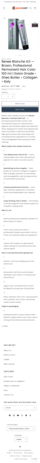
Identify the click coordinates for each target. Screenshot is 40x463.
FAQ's (6, 390)
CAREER (6, 360)
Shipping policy (27, 456)
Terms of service (15, 456)
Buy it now (20, 109)
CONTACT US (8, 395)
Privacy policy (18, 453)
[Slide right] (24, 55)
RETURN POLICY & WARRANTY (14, 381)
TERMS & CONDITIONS (11, 386)
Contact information (21, 459)
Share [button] (5, 326)
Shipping (4, 89)
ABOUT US (7, 350)
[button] (4, 8)
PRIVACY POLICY (9, 355)
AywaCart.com (19, 450)
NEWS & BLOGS (9, 364)
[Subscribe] (34, 407)
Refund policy (28, 453)
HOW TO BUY (8, 377)
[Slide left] (16, 55)
